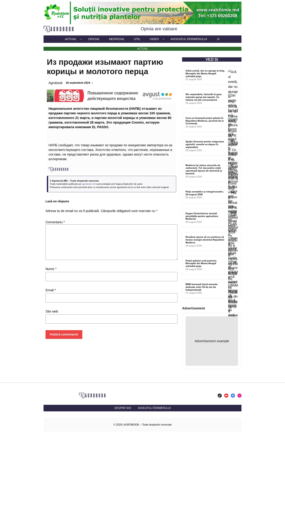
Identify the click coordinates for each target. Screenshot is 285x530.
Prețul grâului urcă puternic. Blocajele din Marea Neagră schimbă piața (201, 263)
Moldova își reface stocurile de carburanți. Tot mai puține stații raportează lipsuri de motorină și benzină (204, 169)
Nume (51, 269)
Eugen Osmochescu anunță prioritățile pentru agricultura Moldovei (202, 216)
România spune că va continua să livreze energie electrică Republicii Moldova (205, 240)
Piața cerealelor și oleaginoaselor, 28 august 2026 (204, 193)
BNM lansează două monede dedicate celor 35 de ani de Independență (202, 287)
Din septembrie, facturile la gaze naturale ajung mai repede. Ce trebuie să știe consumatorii (204, 97)
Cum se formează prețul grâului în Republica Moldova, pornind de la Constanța (205, 121)
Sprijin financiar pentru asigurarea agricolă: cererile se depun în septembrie (205, 144)
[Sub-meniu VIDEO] (163, 39)
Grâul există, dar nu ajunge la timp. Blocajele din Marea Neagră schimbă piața (205, 73)
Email (51, 290)
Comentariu (55, 222)
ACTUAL (142, 48)
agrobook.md (89, 184)
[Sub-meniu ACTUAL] (81, 39)
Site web (52, 311)
